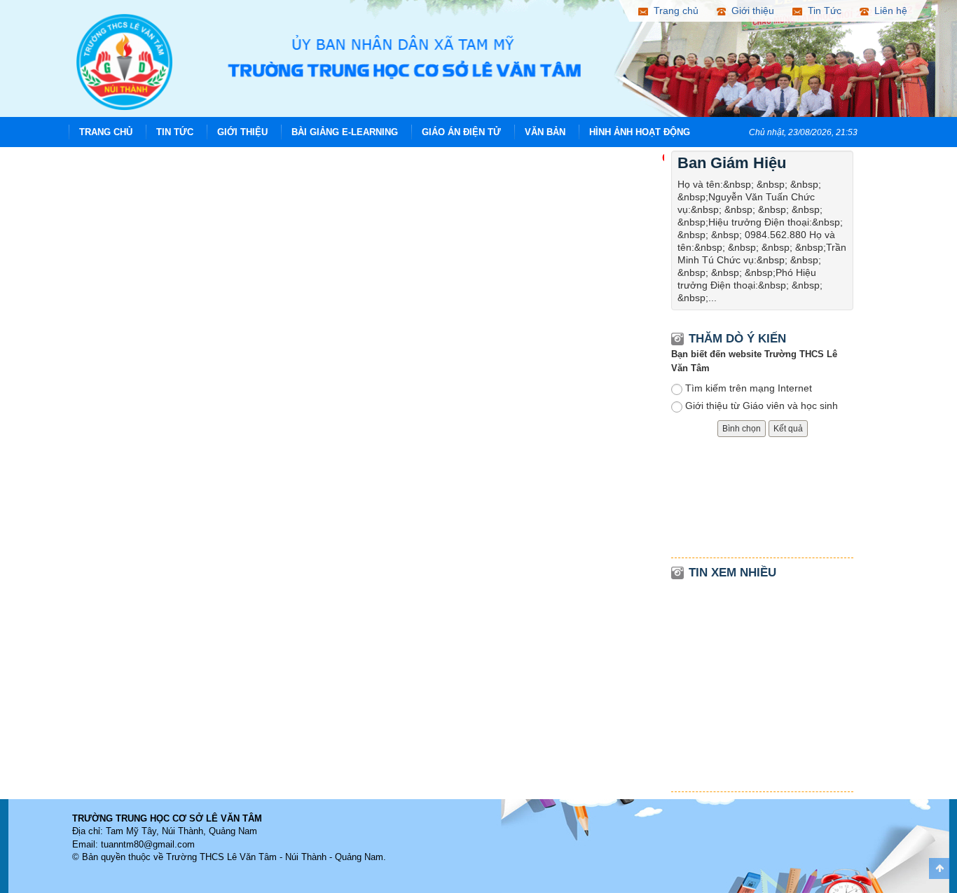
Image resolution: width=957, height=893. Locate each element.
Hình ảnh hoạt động (639, 132)
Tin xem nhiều (732, 572)
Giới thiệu (242, 132)
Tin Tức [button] (821, 10)
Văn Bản (545, 132)
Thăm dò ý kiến (737, 338)
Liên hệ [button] (888, 10)
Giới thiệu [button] (750, 10)
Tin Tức (174, 132)
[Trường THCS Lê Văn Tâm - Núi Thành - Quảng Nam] (124, 61)
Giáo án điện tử (461, 132)
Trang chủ (105, 132)
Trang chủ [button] (673, 10)
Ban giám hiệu (731, 163)
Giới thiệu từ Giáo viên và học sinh (761, 405)
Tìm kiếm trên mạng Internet (748, 388)
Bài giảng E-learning (344, 132)
